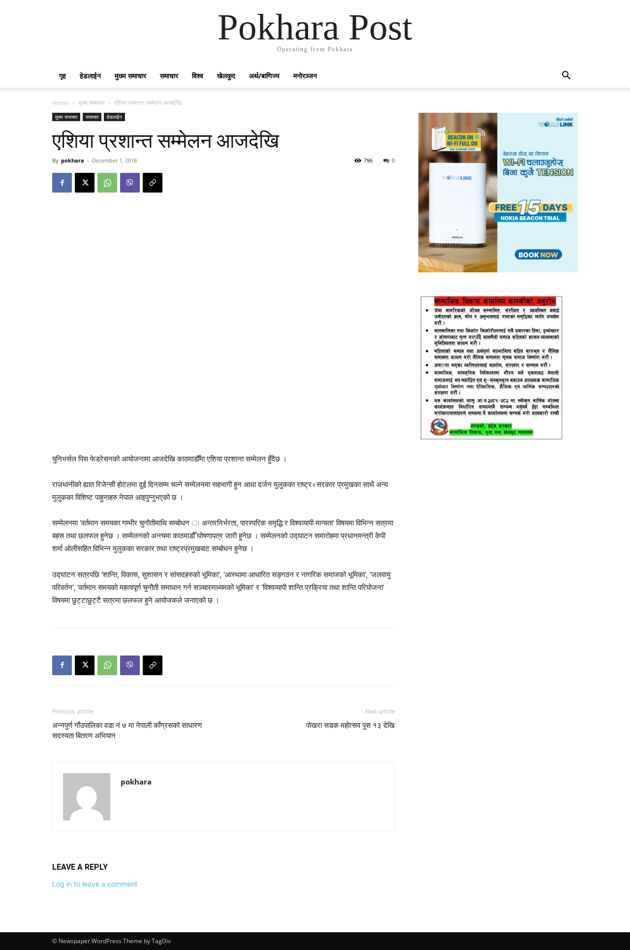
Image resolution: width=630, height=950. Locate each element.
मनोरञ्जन (305, 75)
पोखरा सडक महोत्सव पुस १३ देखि (350, 725)
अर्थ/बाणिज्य (264, 75)
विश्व (197, 75)
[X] (84, 183)
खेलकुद (226, 75)
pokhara (72, 160)
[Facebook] (62, 183)
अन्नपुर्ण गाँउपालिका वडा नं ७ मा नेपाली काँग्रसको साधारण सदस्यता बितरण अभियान (127, 730)
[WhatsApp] (107, 183)
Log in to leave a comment (94, 884)
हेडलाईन (90, 75)
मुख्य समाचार (130, 75)
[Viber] (130, 183)
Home (60, 102)
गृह (62, 75)
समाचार (169, 75)
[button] (566, 76)
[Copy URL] (152, 183)
